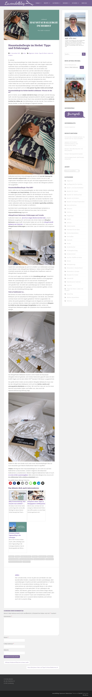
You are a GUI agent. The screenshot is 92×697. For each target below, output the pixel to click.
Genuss (69, 222)
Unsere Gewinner (70, 127)
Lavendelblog (55, 693)
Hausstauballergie (13, 559)
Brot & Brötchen (72, 205)
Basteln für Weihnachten (74, 195)
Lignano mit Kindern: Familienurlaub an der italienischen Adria (71, 143)
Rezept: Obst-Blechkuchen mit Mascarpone (74, 149)
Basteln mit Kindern (73, 198)
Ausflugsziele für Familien (74, 184)
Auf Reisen (56, 3)
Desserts (69, 208)
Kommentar (8, 616)
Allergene (11, 556)
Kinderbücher (71, 247)
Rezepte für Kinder (72, 275)
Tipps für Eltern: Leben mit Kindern (74, 289)
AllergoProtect (42, 556)
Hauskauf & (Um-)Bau (73, 229)
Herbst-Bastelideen (73, 233)
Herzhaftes (70, 236)
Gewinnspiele (71, 226)
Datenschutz (69, 693)
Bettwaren (50, 556)
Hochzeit (69, 240)
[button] (10, 483)
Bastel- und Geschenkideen (75, 188)
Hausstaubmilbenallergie (26, 559)
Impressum (62, 693)
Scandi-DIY (70, 278)
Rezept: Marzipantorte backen (74, 154)
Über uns (84, 3)
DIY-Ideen (74, 3)
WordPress (85, 695)
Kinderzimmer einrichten (15, 561)
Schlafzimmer (26, 561)
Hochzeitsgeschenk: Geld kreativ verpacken (74, 158)
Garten (69, 219)
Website (6, 650)
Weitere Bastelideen (73, 297)
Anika (24, 53)
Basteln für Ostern (72, 191)
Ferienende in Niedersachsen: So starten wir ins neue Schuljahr (75, 137)
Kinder (36, 53)
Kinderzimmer (49, 559)
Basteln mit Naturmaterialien (76, 202)
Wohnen (65, 3)
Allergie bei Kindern (26, 556)
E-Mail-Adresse (9, 644)
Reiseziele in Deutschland (74, 268)
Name (6, 637)
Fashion (69, 212)
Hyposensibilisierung (39, 559)
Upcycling (70, 294)
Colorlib (80, 693)
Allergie (17, 556)
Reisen (69, 261)
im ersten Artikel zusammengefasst (18, 475)
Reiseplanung (71, 264)
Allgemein (31, 53)
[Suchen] (84, 54)
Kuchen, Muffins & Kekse (74, 257)
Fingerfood (70, 215)
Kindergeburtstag (72, 250)
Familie (38, 3)
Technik (69, 285)
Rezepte (46, 3)
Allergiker (34, 556)
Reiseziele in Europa (73, 271)
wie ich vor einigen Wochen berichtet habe (34, 218)
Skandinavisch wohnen (74, 282)
